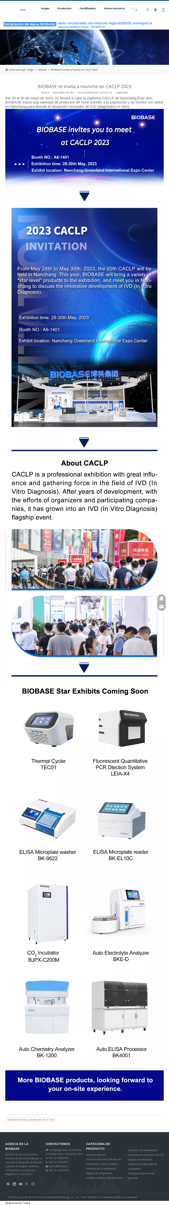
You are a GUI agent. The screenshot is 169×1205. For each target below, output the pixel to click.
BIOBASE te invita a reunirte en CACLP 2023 (30, 1119)
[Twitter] (27, 1183)
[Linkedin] (14, 1183)
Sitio (125, 92)
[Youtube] (20, 1183)
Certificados (88, 8)
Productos (64, 8)
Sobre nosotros (114, 8)
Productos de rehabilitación (142, 1150)
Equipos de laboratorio (140, 1159)
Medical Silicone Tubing (17, 1203)
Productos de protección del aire (103, 1159)
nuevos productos (95, 1154)
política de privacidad (126, 1197)
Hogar (45, 8)
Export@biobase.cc (59, 1166)
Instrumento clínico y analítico (102, 1163)
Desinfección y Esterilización (101, 1168)
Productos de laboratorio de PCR (146, 1154)
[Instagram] (33, 1183)
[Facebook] (8, 1183)
